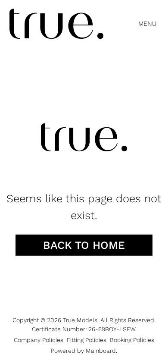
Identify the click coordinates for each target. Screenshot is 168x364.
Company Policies (38, 339)
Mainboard (101, 350)
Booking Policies (132, 339)
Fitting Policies (86, 339)
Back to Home (84, 245)
